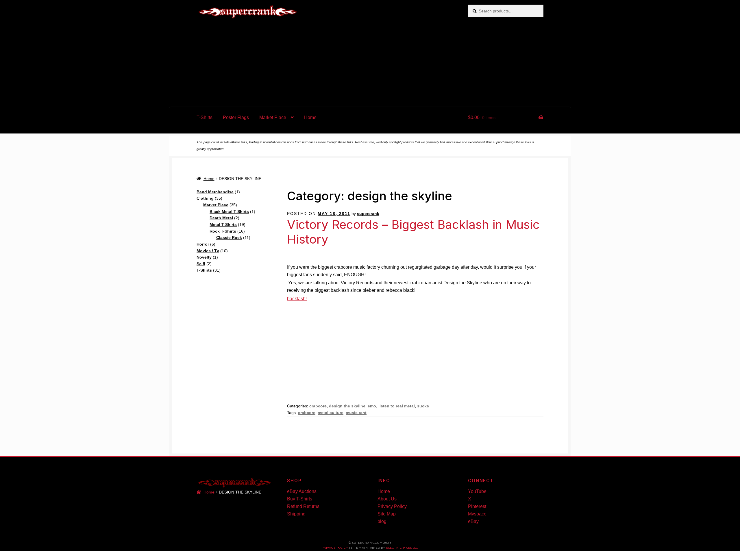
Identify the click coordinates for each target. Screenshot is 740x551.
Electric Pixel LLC (402, 547)
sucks (423, 406)
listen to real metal (396, 406)
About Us (387, 498)
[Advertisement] (370, 63)
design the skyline (347, 406)
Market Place (272, 117)
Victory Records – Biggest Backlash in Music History (413, 231)
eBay (473, 521)
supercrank (368, 213)
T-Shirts (204, 117)
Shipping (296, 513)
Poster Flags (236, 117)
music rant (356, 412)
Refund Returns (303, 506)
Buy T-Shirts (299, 498)
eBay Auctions (302, 491)
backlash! (297, 298)
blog (382, 521)
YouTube (477, 491)
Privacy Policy (392, 506)
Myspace (477, 513)
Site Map (387, 513)
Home (310, 117)
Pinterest (477, 506)
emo (372, 406)
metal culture (330, 412)
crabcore (318, 406)
